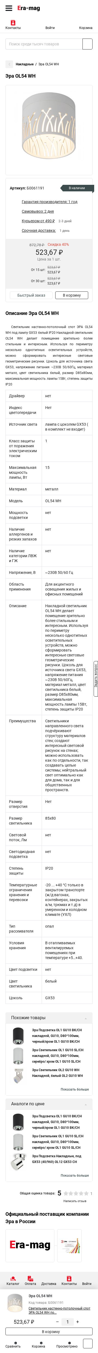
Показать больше (75, 1089)
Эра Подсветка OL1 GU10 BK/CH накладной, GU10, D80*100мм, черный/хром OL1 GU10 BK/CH (57, 1036)
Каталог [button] (13, 1284)
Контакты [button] (13, 28)
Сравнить (13, 1346)
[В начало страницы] (88, 1343)
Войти (50, 28)
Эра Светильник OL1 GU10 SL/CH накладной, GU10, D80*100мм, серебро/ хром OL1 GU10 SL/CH (57, 1055)
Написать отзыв (74, 1201)
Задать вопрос (96, 676)
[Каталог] (8, 8)
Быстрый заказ (31, 295)
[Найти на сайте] (87, 44)
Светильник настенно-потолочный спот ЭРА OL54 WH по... (59, 1310)
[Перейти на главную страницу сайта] (41, 8)
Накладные (24, 64)
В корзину (72, 295)
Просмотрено (67, 1346)
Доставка (48, 1284)
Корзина (86, 28)
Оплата (30, 1284)
